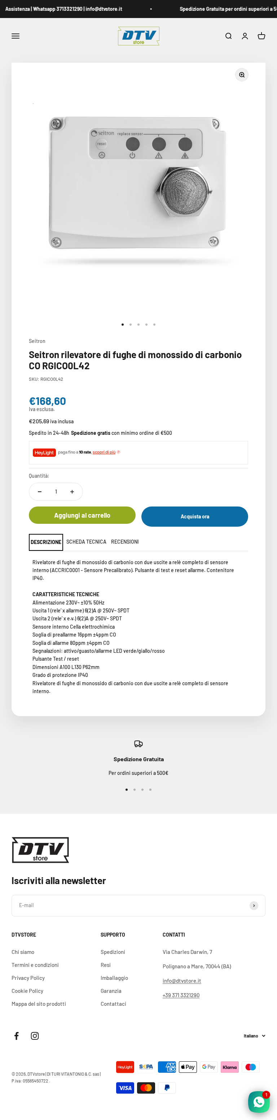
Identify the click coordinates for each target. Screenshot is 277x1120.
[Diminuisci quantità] (39, 491)
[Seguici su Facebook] (16, 1036)
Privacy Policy (28, 977)
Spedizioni (113, 952)
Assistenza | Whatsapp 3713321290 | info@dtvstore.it (58, 9)
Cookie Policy (27, 990)
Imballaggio (114, 977)
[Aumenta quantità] (72, 491)
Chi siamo (23, 952)
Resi (106, 964)
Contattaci (113, 1003)
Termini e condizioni (35, 964)
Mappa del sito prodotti (39, 1003)
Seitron (37, 341)
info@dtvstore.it (182, 980)
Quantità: (39, 476)
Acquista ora (195, 516)
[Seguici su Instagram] (35, 1036)
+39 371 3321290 (181, 995)
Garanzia (111, 990)
